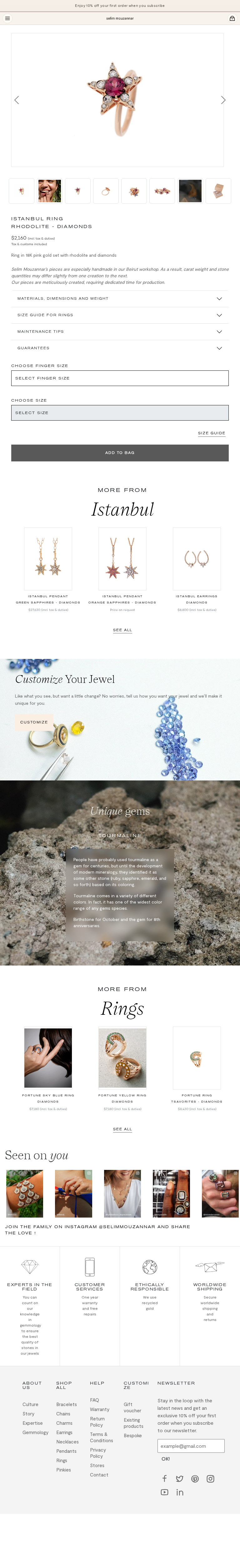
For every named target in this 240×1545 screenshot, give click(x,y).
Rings (122, 1008)
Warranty (99, 1409)
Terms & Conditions (101, 1437)
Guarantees (34, 348)
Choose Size (29, 400)
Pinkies (63, 1469)
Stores (97, 1465)
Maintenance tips (41, 331)
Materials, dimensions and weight (63, 298)
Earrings (64, 1432)
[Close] (15, 28)
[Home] (120, 18)
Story (28, 1413)
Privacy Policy (98, 1453)
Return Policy (97, 1422)
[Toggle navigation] (7, 18)
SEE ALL (122, 630)
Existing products (133, 1423)
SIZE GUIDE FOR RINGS (45, 315)
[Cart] (233, 18)
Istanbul (122, 509)
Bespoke (133, 1435)
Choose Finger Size (39, 366)
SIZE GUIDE (212, 433)
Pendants (66, 1451)
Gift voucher (132, 1407)
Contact (99, 1474)
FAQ (94, 1400)
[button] (16, 100)
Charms (64, 1423)
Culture (30, 1404)
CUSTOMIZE (34, 722)
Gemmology (35, 1432)
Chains (63, 1413)
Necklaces (67, 1441)
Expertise (32, 1423)
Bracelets (66, 1404)
